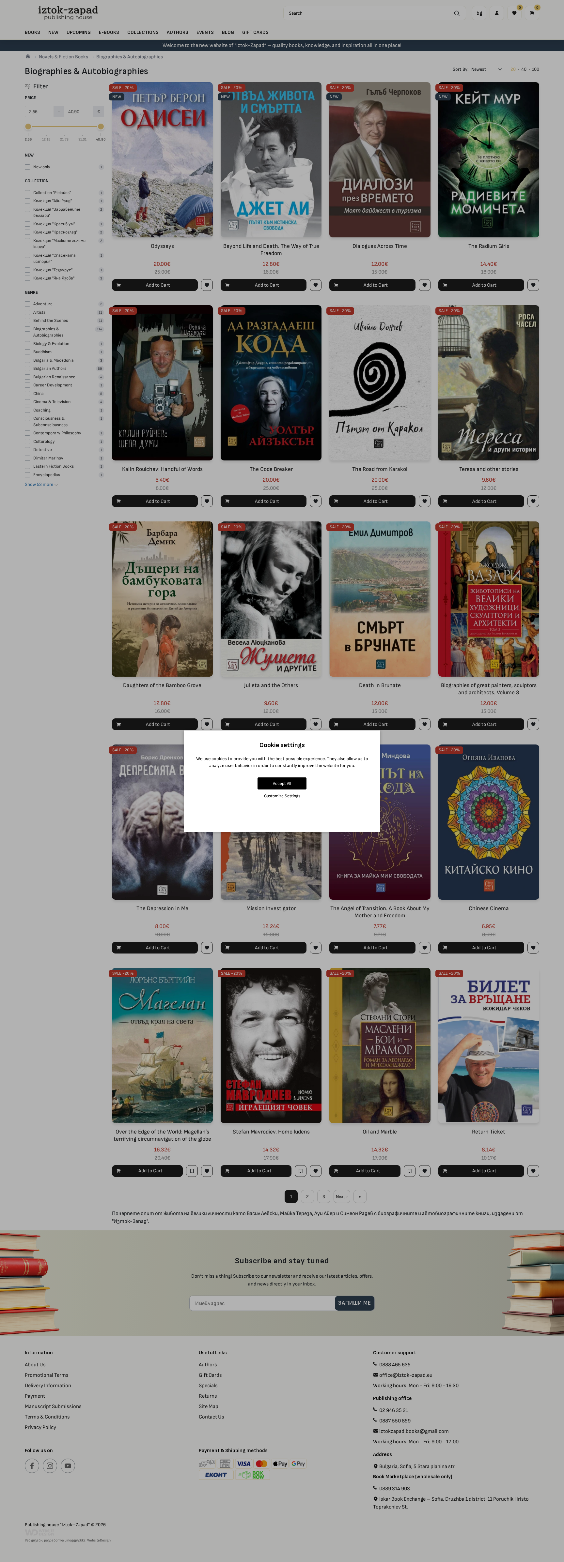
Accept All (282, 783)
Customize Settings (282, 795)
